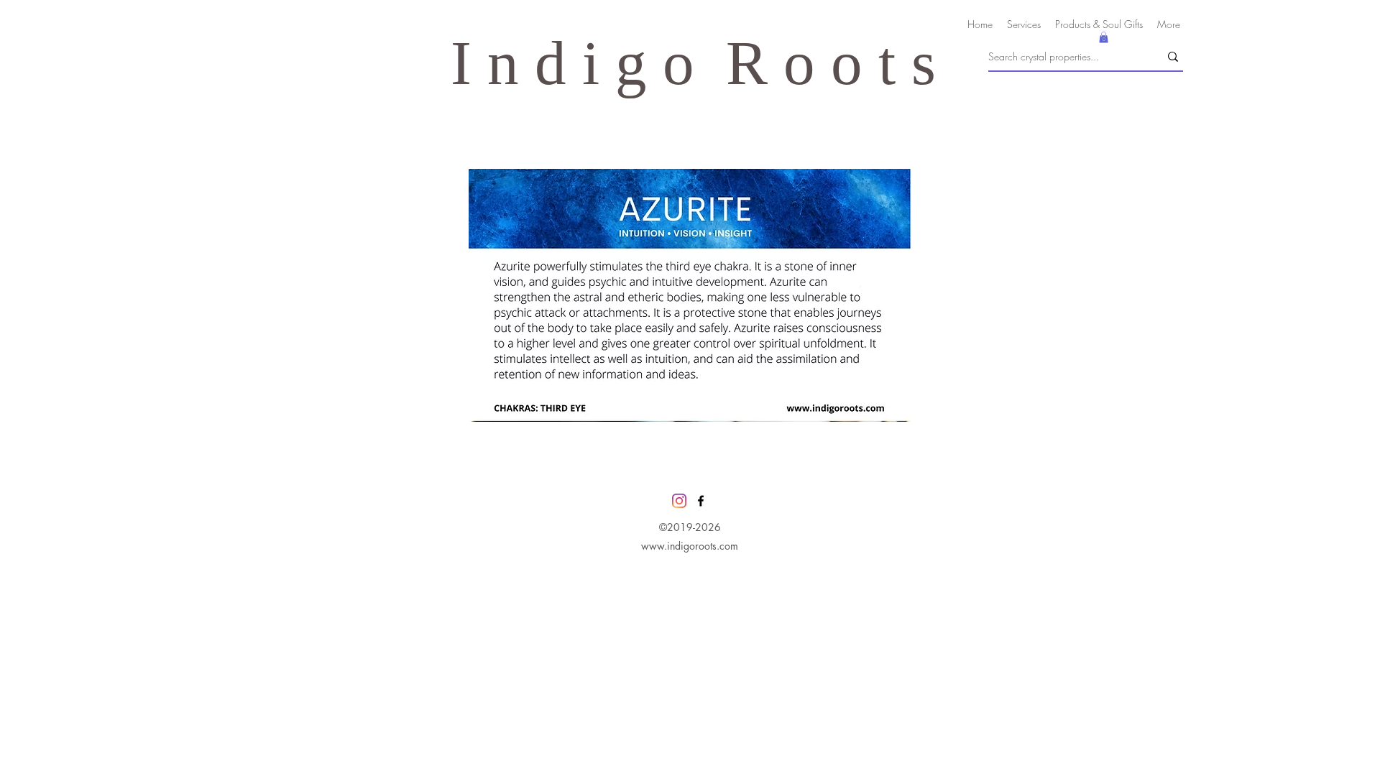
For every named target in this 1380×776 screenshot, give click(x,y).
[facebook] (701, 501)
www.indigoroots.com (689, 546)
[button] (1103, 37)
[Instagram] (679, 501)
